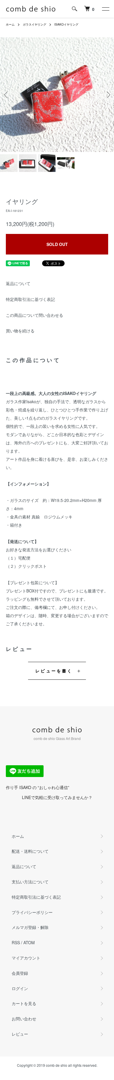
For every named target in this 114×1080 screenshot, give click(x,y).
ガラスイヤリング (34, 24)
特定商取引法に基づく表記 (30, 299)
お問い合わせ (24, 1019)
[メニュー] (105, 9)
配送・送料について (30, 851)
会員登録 (20, 973)
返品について (18, 283)
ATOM (29, 942)
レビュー (20, 1034)
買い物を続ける (20, 331)
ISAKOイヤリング (66, 24)
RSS (16, 942)
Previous (6, 94)
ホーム (10, 24)
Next (107, 94)
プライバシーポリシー (32, 912)
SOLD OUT (57, 244)
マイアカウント (26, 958)
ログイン (20, 988)
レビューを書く (53, 671)
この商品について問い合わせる (34, 315)
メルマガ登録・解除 (30, 927)
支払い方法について (30, 882)
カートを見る (24, 1003)
